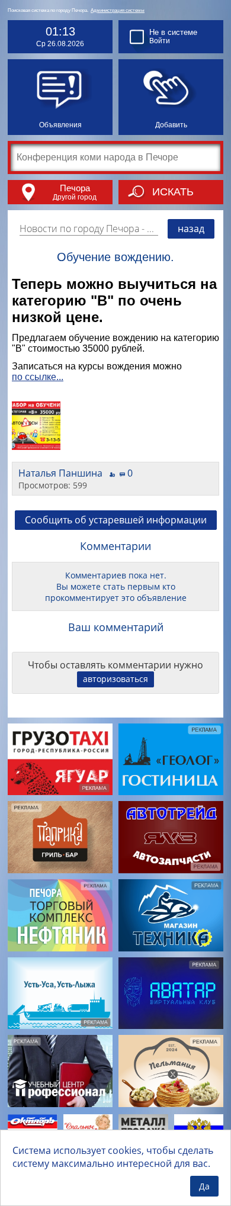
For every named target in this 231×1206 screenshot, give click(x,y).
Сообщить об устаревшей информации (116, 519)
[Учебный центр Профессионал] (60, 1071)
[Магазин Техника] (171, 915)
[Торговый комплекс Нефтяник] (60, 915)
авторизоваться (115, 678)
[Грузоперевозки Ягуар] (60, 759)
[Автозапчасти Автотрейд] (170, 837)
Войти (159, 41)
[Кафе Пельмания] (171, 1071)
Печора (75, 188)
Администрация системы (118, 10)
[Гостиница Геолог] (170, 759)
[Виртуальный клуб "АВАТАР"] (171, 993)
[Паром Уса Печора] (60, 993)
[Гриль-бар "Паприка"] (60, 837)
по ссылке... (37, 377)
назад (191, 228)
